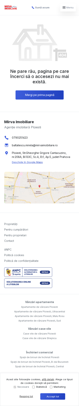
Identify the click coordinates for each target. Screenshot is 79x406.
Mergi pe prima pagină (39, 95)
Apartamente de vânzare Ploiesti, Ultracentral (39, 311)
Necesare (23, 386)
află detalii (48, 379)
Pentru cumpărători (16, 229)
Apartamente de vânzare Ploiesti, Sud (39, 320)
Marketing (60, 386)
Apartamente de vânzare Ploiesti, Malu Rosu (39, 316)
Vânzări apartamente (39, 302)
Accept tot (53, 396)
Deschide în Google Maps (27, 162)
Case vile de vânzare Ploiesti (39, 333)
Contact (9, 240)
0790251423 (20, 137)
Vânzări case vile (39, 328)
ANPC (8, 249)
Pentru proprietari (15, 235)
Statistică (41, 386)
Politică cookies (14, 255)
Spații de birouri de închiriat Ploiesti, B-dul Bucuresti (39, 361)
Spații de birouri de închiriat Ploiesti (39, 357)
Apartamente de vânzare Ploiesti (39, 307)
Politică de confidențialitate (21, 260)
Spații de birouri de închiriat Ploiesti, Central (39, 366)
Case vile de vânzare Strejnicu (39, 338)
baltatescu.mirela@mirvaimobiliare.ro (35, 145)
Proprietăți (10, 224)
